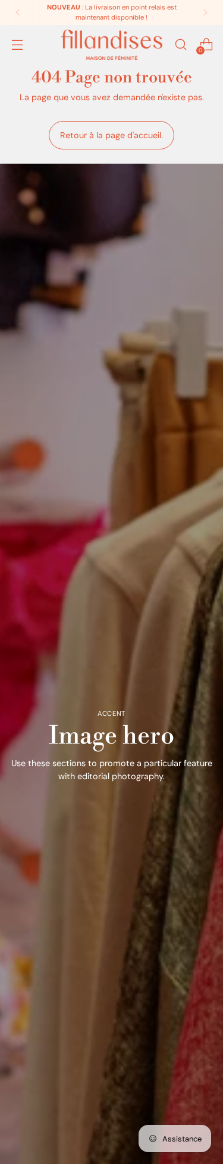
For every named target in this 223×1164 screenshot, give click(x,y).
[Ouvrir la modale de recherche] (180, 45)
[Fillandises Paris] (111, 45)
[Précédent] (18, 12)
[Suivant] (205, 12)
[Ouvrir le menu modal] (17, 45)
